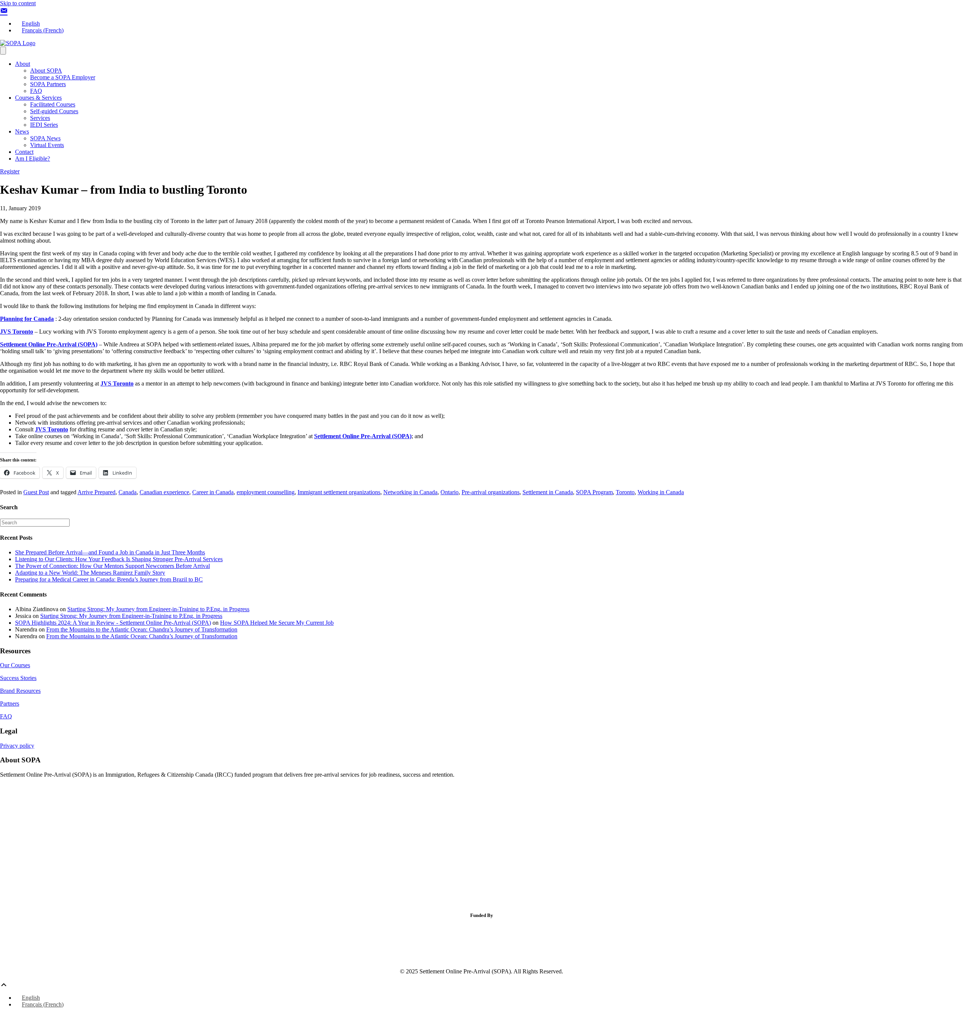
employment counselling (266, 492)
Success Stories (18, 678)
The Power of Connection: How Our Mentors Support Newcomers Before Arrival (112, 566)
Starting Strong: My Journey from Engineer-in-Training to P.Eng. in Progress (158, 609)
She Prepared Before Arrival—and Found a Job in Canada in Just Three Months (110, 552)
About (22, 64)
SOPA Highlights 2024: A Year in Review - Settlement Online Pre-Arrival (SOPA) (113, 622)
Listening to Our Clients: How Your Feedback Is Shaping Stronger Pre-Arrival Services (119, 559)
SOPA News (45, 138)
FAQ (36, 91)
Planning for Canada (27, 319)
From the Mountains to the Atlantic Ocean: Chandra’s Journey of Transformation (141, 629)
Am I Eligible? (32, 158)
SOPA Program (594, 492)
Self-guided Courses (54, 111)
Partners (9, 703)
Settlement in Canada (548, 492)
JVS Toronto (16, 331)
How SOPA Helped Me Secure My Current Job (277, 622)
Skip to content (18, 3)
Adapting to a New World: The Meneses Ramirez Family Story (90, 572)
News (22, 131)
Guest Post (36, 492)
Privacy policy (17, 745)
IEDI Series (44, 124)
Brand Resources (20, 691)
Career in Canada (213, 492)
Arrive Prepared (96, 492)
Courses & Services (38, 97)
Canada (127, 492)
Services (40, 118)
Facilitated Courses (52, 104)
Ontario (449, 492)
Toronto (625, 492)
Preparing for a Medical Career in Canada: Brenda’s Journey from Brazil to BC (109, 579)
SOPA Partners (48, 84)
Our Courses (15, 665)
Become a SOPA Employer (62, 77)
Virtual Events (47, 145)
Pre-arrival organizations (490, 492)
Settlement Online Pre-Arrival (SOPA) (48, 344)
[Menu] (3, 51)
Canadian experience (164, 492)
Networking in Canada (410, 492)
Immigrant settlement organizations (339, 492)
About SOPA (46, 70)
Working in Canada (661, 492)
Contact (24, 152)
